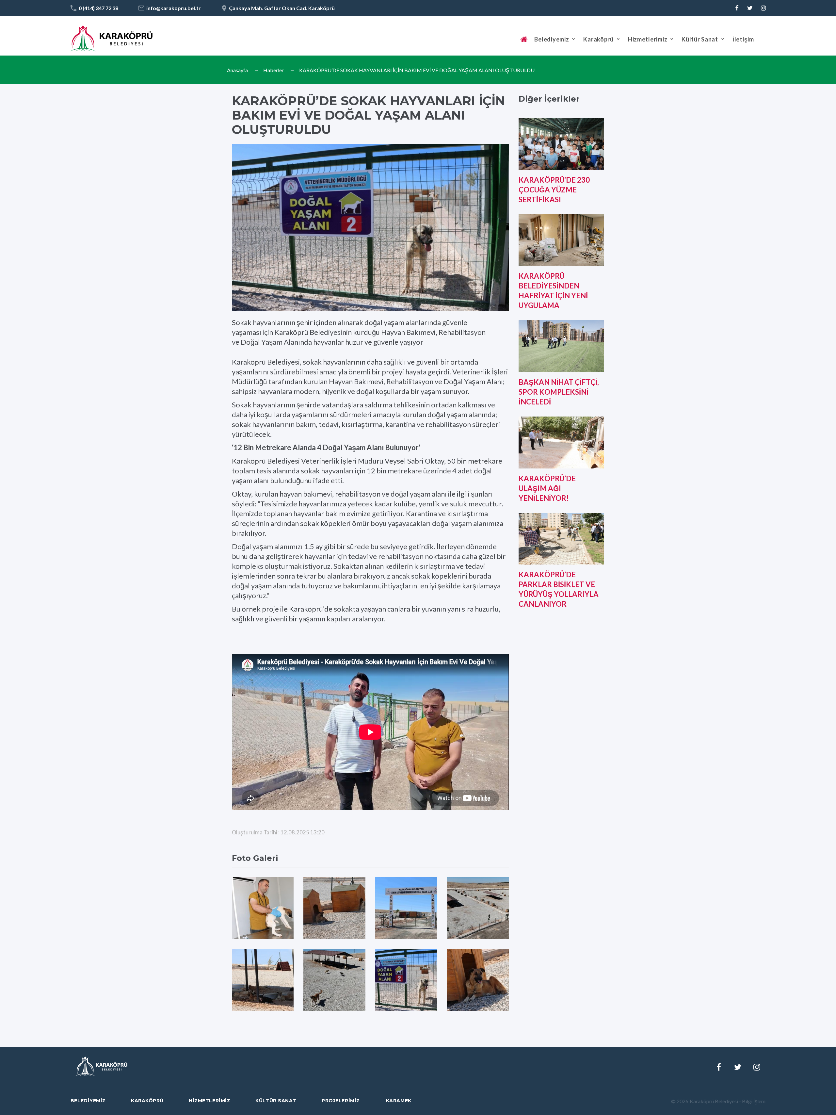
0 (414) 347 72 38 (98, 8)
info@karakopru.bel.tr (173, 8)
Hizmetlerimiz (647, 39)
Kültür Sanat (700, 39)
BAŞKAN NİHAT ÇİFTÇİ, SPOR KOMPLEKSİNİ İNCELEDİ (559, 392)
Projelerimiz (341, 1101)
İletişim (743, 39)
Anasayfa (237, 70)
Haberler (273, 70)
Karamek (398, 1101)
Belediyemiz (551, 39)
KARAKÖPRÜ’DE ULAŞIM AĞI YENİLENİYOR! (547, 488)
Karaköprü (598, 39)
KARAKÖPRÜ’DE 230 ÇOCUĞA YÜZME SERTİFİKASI (554, 189)
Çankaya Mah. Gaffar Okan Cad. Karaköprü (282, 8)
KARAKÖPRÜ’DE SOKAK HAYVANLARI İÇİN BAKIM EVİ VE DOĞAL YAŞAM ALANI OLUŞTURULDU (417, 70)
